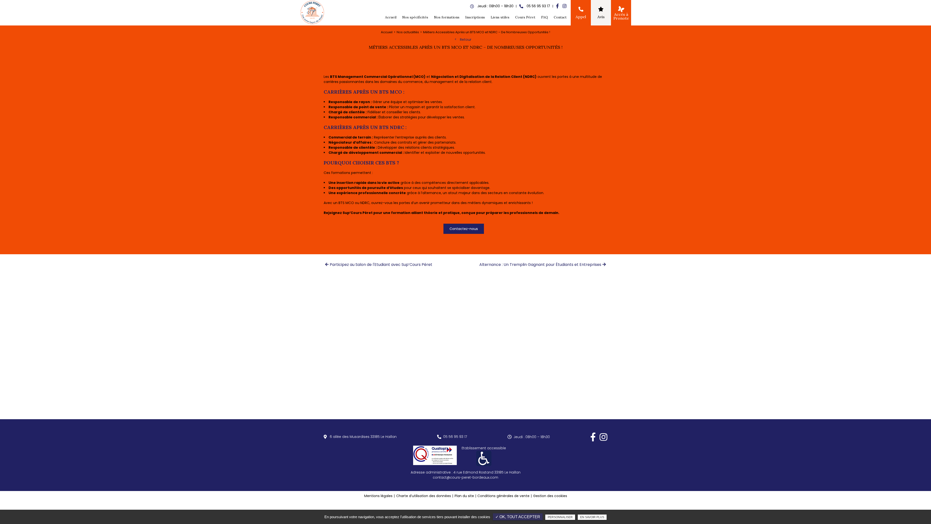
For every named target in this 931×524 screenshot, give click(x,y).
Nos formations (446, 17)
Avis (601, 16)
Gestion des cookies (550, 495)
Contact (560, 17)
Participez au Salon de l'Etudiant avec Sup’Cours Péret (381, 264)
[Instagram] (564, 6)
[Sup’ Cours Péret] (313, 12)
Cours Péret (525, 17)
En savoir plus (592, 517)
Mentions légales (378, 495)
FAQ (544, 17)
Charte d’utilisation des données (423, 495)
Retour (465, 39)
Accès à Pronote (621, 16)
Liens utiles (500, 17)
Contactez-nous (463, 228)
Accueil (390, 17)
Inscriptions (475, 17)
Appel (581, 16)
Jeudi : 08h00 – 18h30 (532, 437)
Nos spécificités (415, 17)
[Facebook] (557, 6)
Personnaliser (560, 517)
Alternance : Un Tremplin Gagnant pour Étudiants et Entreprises (540, 264)
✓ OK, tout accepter (517, 517)
